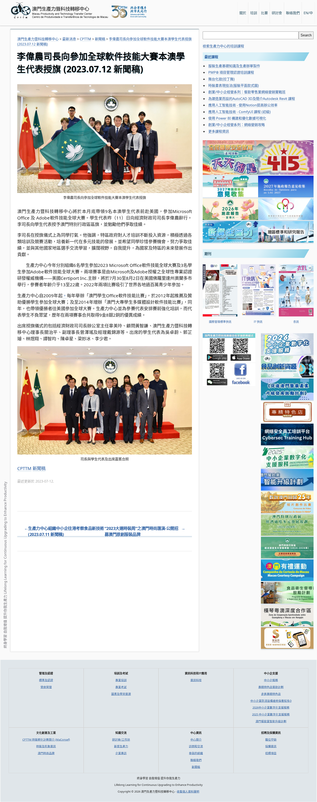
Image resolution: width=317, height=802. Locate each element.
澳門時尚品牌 (46, 753)
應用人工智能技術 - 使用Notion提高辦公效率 (243, 105)
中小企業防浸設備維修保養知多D (271, 701)
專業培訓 (121, 680)
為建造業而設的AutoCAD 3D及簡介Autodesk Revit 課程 (251, 98)
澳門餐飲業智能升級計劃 (271, 721)
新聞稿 (39, 468)
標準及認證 (46, 680)
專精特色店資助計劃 (271, 687)
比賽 (264, 13)
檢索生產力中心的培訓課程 (223, 46)
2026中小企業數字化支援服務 (271, 707)
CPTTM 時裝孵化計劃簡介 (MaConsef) (46, 739)
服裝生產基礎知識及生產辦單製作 (234, 66)
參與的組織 (196, 753)
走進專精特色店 (271, 694)
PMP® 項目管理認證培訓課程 (231, 72)
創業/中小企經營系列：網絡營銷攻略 (236, 124)
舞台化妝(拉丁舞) (221, 79)
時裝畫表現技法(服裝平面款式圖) (233, 85)
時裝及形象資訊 (46, 746)
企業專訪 (121, 753)
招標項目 (270, 753)
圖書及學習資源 (121, 694)
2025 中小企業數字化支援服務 (271, 714)
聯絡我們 (196, 760)
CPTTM (24, 468)
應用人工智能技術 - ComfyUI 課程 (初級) (239, 111)
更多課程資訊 (218, 131)
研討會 (277, 13)
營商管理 (46, 687)
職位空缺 (270, 739)
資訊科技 (196, 680)
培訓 (253, 13)
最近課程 (211, 57)
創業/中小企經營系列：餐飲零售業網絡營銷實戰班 (247, 92)
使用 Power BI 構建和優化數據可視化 (237, 118)
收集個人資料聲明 (188, 791)
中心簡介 (196, 739)
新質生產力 (121, 746)
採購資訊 (270, 746)
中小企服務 (271, 680)
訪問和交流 (196, 746)
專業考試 (121, 687)
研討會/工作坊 (121, 739)
